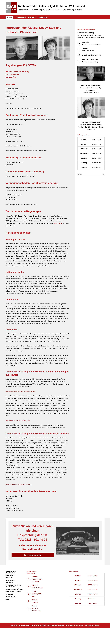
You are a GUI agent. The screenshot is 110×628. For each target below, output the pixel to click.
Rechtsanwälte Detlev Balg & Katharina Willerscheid (51, 6)
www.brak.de (57, 223)
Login (7, 599)
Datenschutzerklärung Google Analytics (19, 484)
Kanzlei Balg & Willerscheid (11, 572)
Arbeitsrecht (21, 17)
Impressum (9, 582)
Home (10, 17)
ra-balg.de (35, 602)
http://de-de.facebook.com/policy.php (18, 420)
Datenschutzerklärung (14, 589)
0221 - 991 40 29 (88, 51)
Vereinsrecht (43, 17)
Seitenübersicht (11, 596)
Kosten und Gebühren (13, 591)
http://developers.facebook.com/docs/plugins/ (21, 391)
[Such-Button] (103, 174)
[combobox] (89, 174)
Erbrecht (32, 17)
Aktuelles (9, 594)
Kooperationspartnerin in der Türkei (14, 585)
